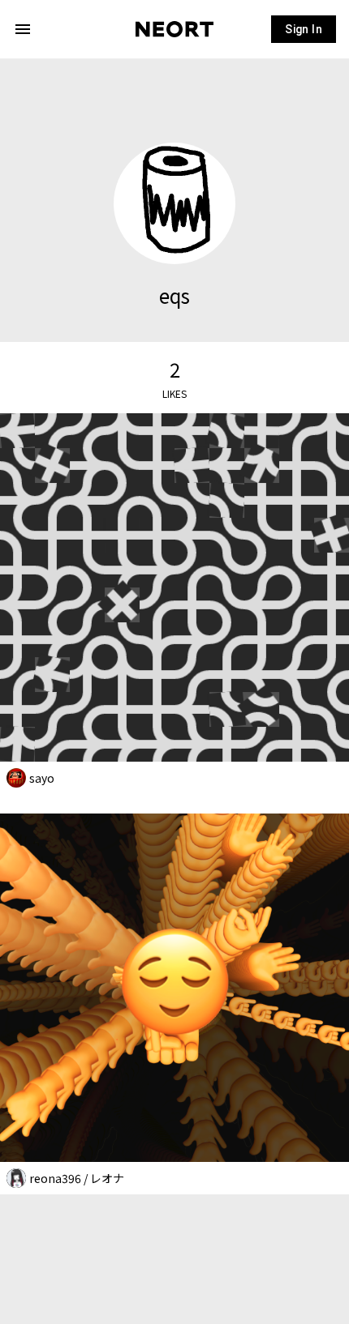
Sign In (303, 29)
